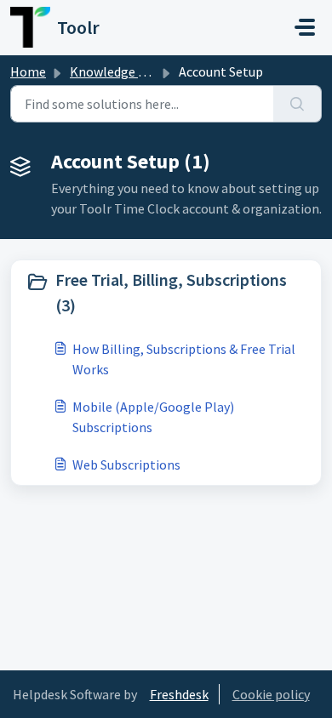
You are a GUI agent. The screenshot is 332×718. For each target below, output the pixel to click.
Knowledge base (117, 71)
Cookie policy (271, 694)
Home (28, 71)
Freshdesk (179, 694)
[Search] (297, 104)
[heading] (166, 292)
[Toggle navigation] (305, 27)
